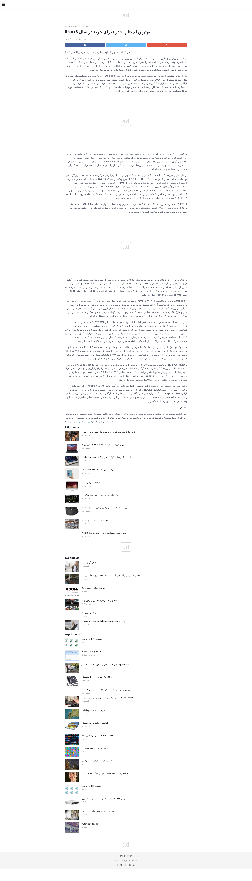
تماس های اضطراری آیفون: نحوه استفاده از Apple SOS (105, 664)
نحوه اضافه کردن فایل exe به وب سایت (99, 811)
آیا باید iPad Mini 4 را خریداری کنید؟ (97, 469)
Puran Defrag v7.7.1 (91, 651)
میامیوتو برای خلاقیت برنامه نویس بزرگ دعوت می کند (105, 773)
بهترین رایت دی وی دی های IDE (95, 722)
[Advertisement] (126, 222)
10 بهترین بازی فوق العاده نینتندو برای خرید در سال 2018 (106, 689)
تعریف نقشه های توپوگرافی (93, 710)
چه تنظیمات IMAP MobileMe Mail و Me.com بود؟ (104, 621)
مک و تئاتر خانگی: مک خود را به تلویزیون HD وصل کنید (105, 798)
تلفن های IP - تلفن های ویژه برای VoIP (98, 676)
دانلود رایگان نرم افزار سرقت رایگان (97, 760)
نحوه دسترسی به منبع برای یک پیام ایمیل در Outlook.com (107, 697)
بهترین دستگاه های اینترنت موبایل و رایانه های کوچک (104, 495)
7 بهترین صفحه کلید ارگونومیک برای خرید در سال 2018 (105, 507)
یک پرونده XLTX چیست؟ (92, 639)
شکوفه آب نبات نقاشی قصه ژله (95, 748)
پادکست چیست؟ (89, 613)
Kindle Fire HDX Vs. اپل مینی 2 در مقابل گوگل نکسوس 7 (107, 457)
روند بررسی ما (83, 421)
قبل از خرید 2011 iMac (91, 482)
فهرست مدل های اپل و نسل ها (95, 520)
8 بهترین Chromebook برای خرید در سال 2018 (103, 444)
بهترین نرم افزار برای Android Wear (98, 735)
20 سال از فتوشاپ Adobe (93, 588)
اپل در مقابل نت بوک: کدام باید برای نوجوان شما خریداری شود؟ (109, 431)
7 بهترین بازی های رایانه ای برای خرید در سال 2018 (104, 532)
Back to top (126, 856)
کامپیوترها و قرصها (71, 26)
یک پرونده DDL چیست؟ (92, 785)
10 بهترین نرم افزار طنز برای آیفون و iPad (100, 600)
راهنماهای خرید (84, 26)
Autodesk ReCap (90, 823)
